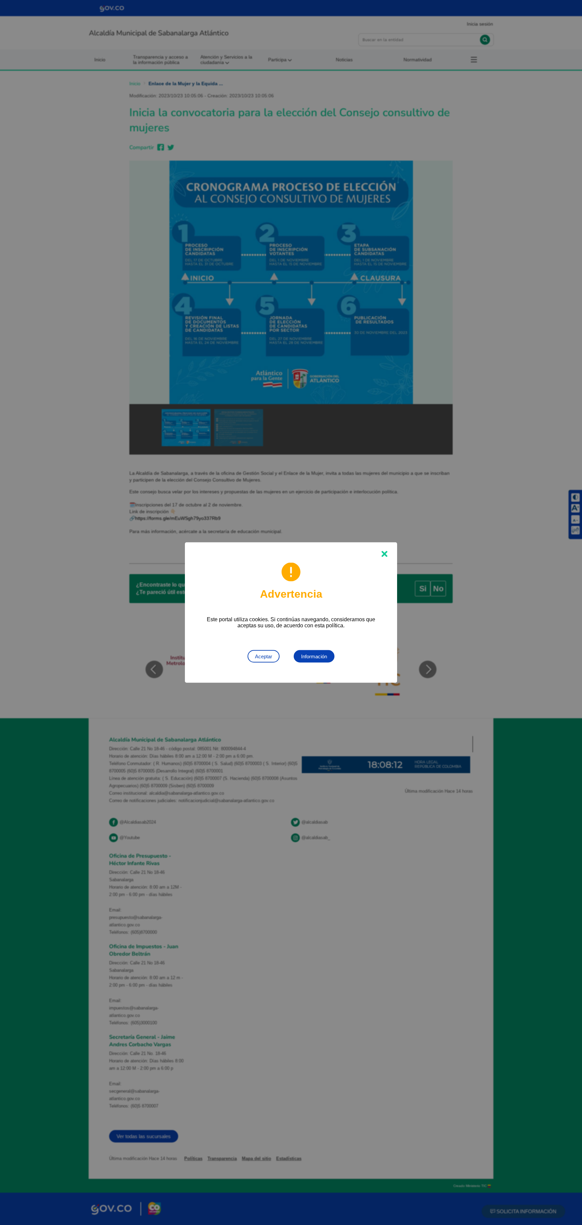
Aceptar (263, 656)
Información (314, 656)
